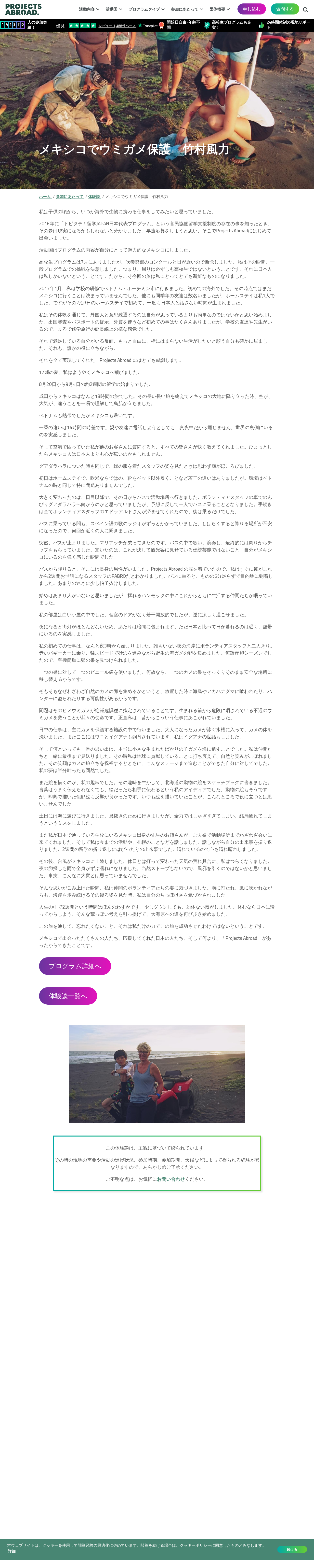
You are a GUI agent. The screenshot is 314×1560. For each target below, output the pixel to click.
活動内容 (87, 9)
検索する (305, 8)
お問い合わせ (171, 1178)
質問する (285, 9)
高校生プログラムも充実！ (231, 25)
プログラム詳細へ (75, 966)
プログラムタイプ (144, 9)
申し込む (252, 9)
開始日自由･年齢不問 (183, 25)
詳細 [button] (12, 1551)
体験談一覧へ (68, 996)
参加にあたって (184, 9)
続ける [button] (292, 1549)
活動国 (112, 9)
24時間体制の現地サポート (288, 25)
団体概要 (217, 9)
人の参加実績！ (37, 25)
